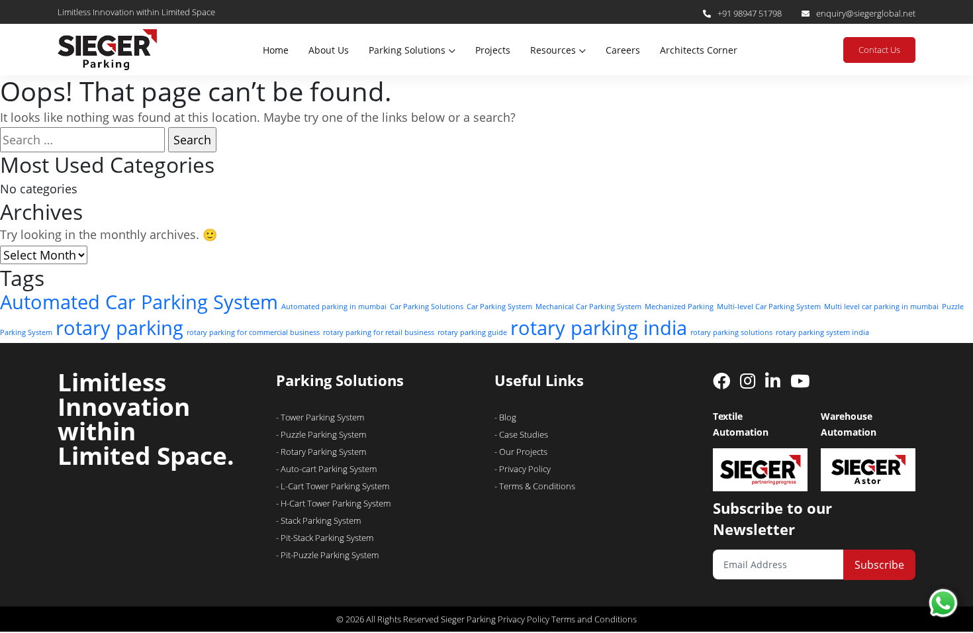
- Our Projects (520, 452)
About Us (328, 50)
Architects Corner (698, 50)
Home (276, 50)
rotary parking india (598, 328)
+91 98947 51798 (750, 13)
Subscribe (879, 565)
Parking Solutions (407, 50)
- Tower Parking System (320, 417)
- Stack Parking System (318, 520)
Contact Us (879, 50)
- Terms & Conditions (534, 486)
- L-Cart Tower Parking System (332, 486)
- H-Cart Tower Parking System (333, 503)
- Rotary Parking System (321, 452)
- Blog (505, 417)
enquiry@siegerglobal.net (865, 13)
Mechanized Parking (679, 306)
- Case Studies (521, 434)
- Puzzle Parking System (321, 434)
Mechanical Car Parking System (588, 306)
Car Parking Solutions (426, 306)
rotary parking (119, 328)
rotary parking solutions (731, 332)
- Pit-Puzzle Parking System (327, 555)
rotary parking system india (822, 332)
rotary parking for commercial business (253, 332)
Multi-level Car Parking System (769, 306)
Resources (553, 50)
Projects (492, 50)
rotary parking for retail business (378, 332)
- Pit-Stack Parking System (324, 538)
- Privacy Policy (522, 469)
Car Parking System (499, 306)
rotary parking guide (472, 332)
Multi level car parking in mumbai (881, 306)
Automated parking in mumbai (334, 306)
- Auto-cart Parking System (326, 469)
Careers (623, 50)
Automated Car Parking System (139, 302)
